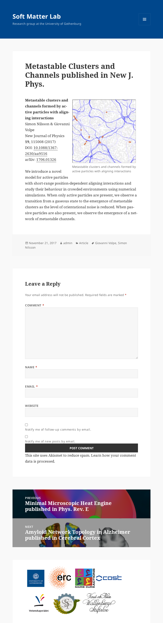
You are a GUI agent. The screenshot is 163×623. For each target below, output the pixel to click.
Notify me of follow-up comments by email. (58, 429)
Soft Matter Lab (37, 16)
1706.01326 (46, 159)
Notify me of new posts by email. (50, 441)
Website (32, 406)
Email (31, 386)
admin (67, 243)
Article (83, 243)
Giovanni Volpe (105, 243)
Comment (34, 305)
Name (31, 367)
